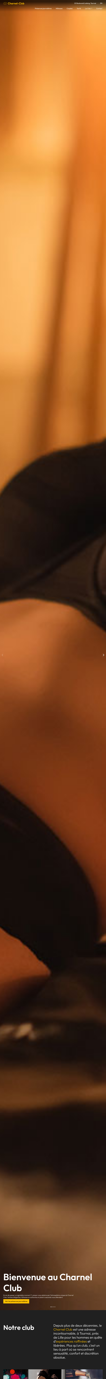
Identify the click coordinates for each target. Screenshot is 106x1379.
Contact (99, 8)
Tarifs (79, 8)
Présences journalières (43, 8)
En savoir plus (10, 1301)
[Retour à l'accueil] (13, 3)
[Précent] (2, 655)
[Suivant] (103, 655)
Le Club (88, 8)
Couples (70, 8)
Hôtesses (59, 8)
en (101, 3)
